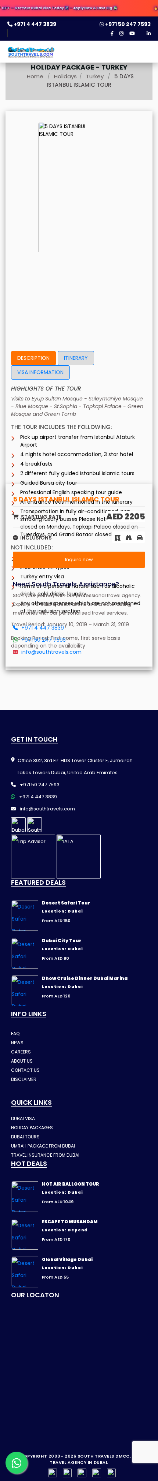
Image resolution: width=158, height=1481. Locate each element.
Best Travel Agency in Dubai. (96, 1459)
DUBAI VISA (23, 1118)
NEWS (17, 1043)
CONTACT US (25, 1070)
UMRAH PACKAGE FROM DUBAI (43, 1146)
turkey (95, 76)
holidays (65, 76)
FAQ (15, 1033)
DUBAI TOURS (25, 1137)
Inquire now (79, 559)
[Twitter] (96, 1473)
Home (35, 76)
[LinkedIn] (149, 33)
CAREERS (21, 1052)
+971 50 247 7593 (127, 24)
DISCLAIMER (23, 1079)
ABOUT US (22, 1061)
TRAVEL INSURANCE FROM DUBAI (45, 1155)
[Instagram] (121, 33)
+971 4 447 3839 (34, 24)
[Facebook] (112, 33)
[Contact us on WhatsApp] (17, 1463)
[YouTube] (132, 33)
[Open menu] (144, 54)
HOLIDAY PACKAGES (32, 1127)
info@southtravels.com (51, 652)
